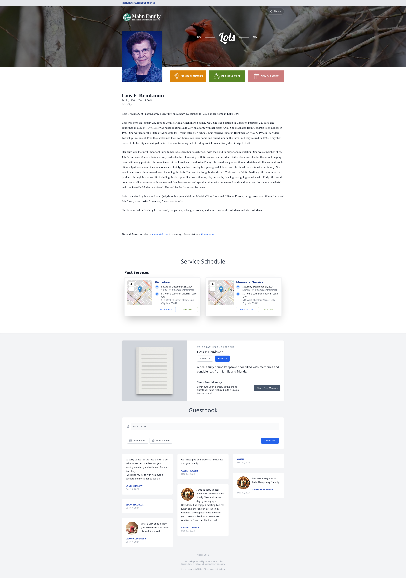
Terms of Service (211, 564)
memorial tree (160, 234)
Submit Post (270, 440)
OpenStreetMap (206, 569)
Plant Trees (187, 309)
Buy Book (222, 358)
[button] (140, 289)
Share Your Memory (267, 388)
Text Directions (165, 309)
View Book (205, 358)
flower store (207, 234)
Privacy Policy (194, 564)
